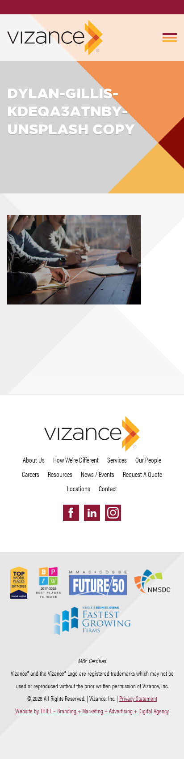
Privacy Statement (138, 698)
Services (117, 460)
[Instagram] (113, 513)
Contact (108, 488)
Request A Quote (142, 474)
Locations (78, 488)
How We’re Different (76, 460)
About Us (34, 460)
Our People (148, 460)
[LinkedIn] (92, 513)
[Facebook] (71, 513)
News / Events (97, 474)
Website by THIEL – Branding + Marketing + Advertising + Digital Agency (92, 710)
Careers (30, 474)
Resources (60, 474)
